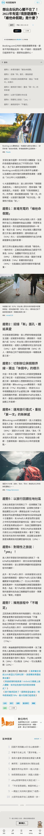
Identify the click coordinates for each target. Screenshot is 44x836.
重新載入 (22, 823)
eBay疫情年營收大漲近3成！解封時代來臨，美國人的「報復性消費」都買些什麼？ (25, 780)
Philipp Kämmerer (12, 490)
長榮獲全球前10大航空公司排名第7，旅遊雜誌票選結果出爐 (21, 674)
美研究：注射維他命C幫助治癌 (25, 763)
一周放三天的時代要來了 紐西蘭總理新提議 (26, 791)
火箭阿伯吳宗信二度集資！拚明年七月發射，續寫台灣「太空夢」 (26, 797)
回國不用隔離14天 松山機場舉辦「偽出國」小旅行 (26, 747)
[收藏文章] (33, 25)
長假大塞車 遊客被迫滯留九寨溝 (26, 757)
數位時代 (19, 39)
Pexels (8, 152)
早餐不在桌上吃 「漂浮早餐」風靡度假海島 (26, 752)
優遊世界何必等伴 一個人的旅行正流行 (26, 769)
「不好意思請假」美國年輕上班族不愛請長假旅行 (25, 786)
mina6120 (9, 315)
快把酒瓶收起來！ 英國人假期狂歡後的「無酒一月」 (26, 774)
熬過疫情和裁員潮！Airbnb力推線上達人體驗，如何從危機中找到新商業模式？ (21, 685)
